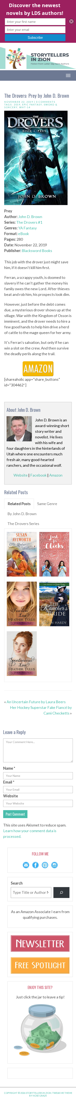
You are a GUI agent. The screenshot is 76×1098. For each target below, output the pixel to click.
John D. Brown (30, 216)
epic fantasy (32, 104)
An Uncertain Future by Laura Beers (36, 701)
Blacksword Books (37, 250)
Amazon (55, 475)
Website (21, 475)
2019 (17, 104)
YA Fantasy (27, 228)
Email (8, 782)
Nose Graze (40, 1095)
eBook (23, 233)
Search (17, 883)
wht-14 (24, 107)
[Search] (61, 892)
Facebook (38, 475)
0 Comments (45, 101)
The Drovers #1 (29, 222)
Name (9, 768)
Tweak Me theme (62, 1093)
